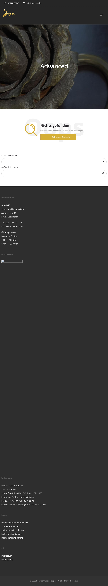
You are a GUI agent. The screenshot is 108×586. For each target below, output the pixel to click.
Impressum (6, 555)
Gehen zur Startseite (61, 137)
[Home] (9, 16)
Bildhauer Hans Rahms (12, 537)
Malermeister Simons (11, 534)
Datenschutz (7, 559)
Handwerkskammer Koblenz (14, 522)
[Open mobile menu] (102, 15)
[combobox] (54, 161)
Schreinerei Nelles (10, 526)
